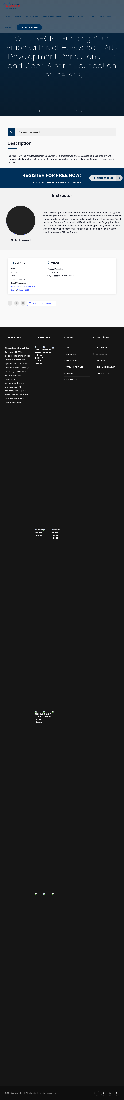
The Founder (71, 360)
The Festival (71, 354)
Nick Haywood (20, 220)
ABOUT (18, 16)
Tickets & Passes (29, 27)
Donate (69, 373)
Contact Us (71, 380)
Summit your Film (75, 16)
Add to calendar (42, 303)
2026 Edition (32, 16)
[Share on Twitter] (16, 303)
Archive (8, 27)
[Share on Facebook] (10, 303)
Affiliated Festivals (52, 16)
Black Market (102, 360)
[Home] (11, 5)
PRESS (91, 16)
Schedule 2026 (23, 290)
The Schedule (101, 347)
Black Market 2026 (18, 286)
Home (7, 16)
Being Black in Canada (105, 367)
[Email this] (23, 303)
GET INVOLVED (105, 16)
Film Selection (102, 354)
